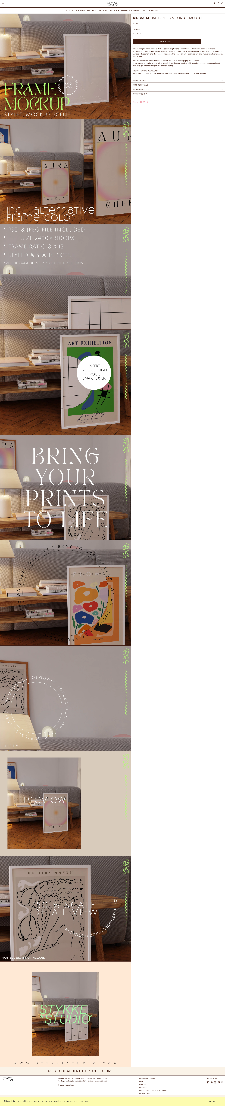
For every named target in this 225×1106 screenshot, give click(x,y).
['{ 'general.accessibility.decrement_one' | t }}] (133, 33)
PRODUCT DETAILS (140, 85)
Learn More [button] (84, 1101)
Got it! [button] (212, 1101)
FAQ (141, 1081)
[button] (218, 3)
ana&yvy (70, 1085)
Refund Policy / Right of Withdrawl (153, 1090)
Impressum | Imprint (147, 1078)
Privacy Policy (144, 1093)
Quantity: (136, 29)
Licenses (142, 1087)
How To (142, 1084)
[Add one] (140, 33)
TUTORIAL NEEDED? (141, 89)
